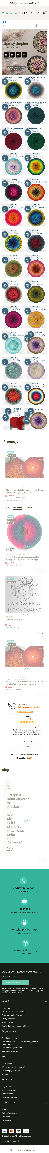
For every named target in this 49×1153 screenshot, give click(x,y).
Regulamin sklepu (9, 1038)
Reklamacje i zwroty (10, 1051)
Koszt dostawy (8, 1022)
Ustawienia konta (9, 1097)
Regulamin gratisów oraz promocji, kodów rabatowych (20, 1042)
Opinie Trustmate (9, 1113)
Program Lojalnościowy (12, 1015)
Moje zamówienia (9, 1090)
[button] (3, 12)
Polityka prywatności (11, 1070)
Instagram (6, 1120)
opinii (30, 707)
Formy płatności (8, 1018)
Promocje (6, 1008)
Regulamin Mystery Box (12, 1047)
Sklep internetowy (22, 1150)
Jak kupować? (7, 1063)
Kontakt (5, 1074)
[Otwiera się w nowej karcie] (4, 22)
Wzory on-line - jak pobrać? (13, 1067)
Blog (4, 1109)
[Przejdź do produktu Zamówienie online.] (24, 594)
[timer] (24, 52)
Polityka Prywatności (11, 1141)
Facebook (6, 1116)
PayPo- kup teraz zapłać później (15, 1026)
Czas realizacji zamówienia (13, 1011)
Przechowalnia (8, 1093)
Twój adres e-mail (8, 976)
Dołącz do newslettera (16, 982)
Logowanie (6, 1086)
